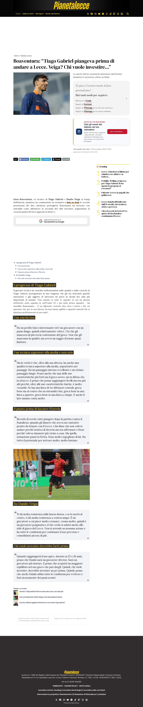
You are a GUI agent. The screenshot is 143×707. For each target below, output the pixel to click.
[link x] (88, 13)
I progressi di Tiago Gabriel (28, 262)
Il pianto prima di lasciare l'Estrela (31, 272)
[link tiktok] (110, 13)
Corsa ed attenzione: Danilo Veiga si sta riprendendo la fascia (40, 597)
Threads (57, 159)
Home (16, 56)
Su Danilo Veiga (23, 275)
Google (89, 100)
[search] (128, 13)
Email (67, 159)
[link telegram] (103, 13)
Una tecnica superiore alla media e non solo (35, 269)
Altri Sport (39, 13)
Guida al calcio (28, 13)
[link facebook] (92, 13)
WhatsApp (35, 159)
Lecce (18, 13)
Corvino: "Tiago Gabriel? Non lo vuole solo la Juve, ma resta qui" (41, 591)
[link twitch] (114, 13)
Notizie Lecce (26, 56)
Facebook (88, 104)
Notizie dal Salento (52, 13)
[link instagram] (95, 13)
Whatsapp (88, 107)
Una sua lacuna (24, 266)
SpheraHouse (75, 703)
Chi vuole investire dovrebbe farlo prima (34, 278)
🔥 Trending (101, 166)
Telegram (47, 159)
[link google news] (122, 13)
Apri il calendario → (117, 131)
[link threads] (118, 13)
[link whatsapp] (107, 13)
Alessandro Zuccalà (81, 149)
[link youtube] (99, 13)
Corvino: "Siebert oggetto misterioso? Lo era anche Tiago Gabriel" (42, 602)
